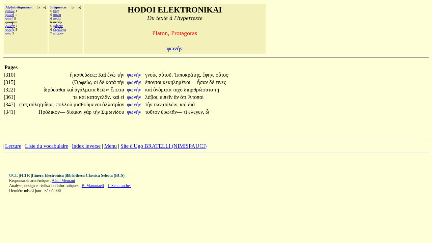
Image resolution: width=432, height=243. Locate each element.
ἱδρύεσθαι (55, 89)
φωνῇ (9, 18)
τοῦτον (153, 112)
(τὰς (24, 104)
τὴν (120, 75)
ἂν (177, 97)
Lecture (13, 146)
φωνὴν (134, 75)
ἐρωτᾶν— (171, 112)
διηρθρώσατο (199, 89)
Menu (110, 146)
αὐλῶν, (171, 104)
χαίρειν (58, 26)
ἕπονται (154, 82)
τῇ (216, 89)
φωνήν (10, 26)
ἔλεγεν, (196, 112)
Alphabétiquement (18, 7)
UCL (13, 175)
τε (76, 97)
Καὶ (102, 75)
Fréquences (58, 7)
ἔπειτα (117, 89)
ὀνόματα (163, 89)
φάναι (57, 15)
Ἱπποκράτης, (187, 75)
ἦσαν (203, 82)
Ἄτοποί (196, 97)
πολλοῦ (65, 104)
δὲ (102, 82)
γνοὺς (152, 75)
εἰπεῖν (167, 97)
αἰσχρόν (58, 33)
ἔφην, (208, 75)
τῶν (158, 104)
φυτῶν (10, 11)
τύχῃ (56, 11)
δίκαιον (75, 112)
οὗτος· (222, 75)
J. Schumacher (119, 185)
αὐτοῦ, (166, 75)
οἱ (96, 82)
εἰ (122, 97)
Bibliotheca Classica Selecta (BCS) (95, 175)
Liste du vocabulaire (46, 146)
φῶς (8, 33)
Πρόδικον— (51, 112)
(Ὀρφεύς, (82, 82)
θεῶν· (103, 89)
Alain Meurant (63, 180)
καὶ (70, 89)
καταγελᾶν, (99, 97)
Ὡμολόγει (59, 29)
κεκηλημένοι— (179, 82)
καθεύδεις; (85, 75)
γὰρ (88, 112)
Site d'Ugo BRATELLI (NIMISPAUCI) (163, 146)
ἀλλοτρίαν (113, 104)
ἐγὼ (112, 75)
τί (186, 112)
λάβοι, (152, 97)
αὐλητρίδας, (42, 104)
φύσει (57, 18)
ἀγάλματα (86, 89)
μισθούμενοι (88, 104)
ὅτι (184, 97)
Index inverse (86, 146)
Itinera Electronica (48, 175)
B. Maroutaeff (93, 185)
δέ (212, 82)
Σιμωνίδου (112, 112)
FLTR (25, 175)
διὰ (191, 104)
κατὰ (111, 82)
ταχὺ (178, 89)
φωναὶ (9, 15)
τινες (221, 82)
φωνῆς (10, 29)
